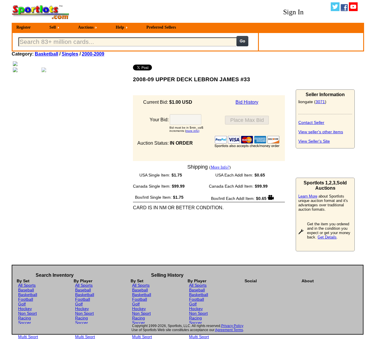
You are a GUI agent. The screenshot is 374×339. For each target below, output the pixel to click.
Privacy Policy (232, 326)
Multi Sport (28, 336)
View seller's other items (320, 131)
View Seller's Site (314, 141)
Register (23, 27)
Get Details (327, 237)
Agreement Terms (229, 330)
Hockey (25, 308)
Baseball (26, 290)
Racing (24, 318)
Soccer (24, 322)
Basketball (46, 53)
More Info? (220, 167)
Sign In (293, 12)
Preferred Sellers (161, 27)
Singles (70, 53)
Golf (22, 304)
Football (25, 299)
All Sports (27, 285)
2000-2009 (93, 53)
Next (136, 67)
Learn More (307, 196)
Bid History (247, 102)
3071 (320, 101)
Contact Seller (311, 122)
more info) (192, 130)
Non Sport (27, 313)
